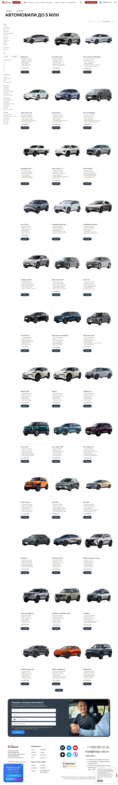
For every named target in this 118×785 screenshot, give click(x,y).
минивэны (34, 768)
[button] (91, 2)
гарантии (43, 749)
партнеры (43, 755)
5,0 (64, 766)
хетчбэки (42, 765)
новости (33, 755)
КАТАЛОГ (17, 2)
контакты (43, 757)
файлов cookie (110, 770)
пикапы (33, 765)
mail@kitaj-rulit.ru (97, 751)
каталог (33, 752)
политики (28, 727)
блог (32, 757)
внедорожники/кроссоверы (45, 771)
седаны (33, 770)
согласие (17, 728)
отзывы (42, 752)
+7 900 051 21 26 (106, 2)
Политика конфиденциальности (17, 761)
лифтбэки (43, 768)
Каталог (9, 11)
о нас (32, 749)
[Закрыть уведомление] (115, 768)
